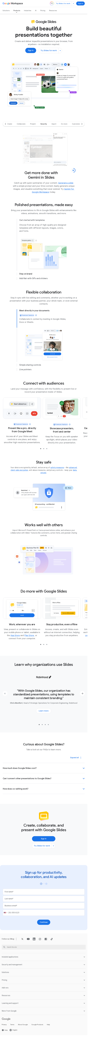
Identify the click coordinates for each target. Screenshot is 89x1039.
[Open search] (52, 3)
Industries (27, 11)
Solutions (6, 11)
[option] (9, 124)
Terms (12, 1025)
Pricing (42, 11)
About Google (23, 1025)
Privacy (4, 1025)
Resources (53, 11)
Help (48, 1025)
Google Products (37, 1025)
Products (16, 11)
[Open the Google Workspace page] (13, 3)
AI (35, 11)
